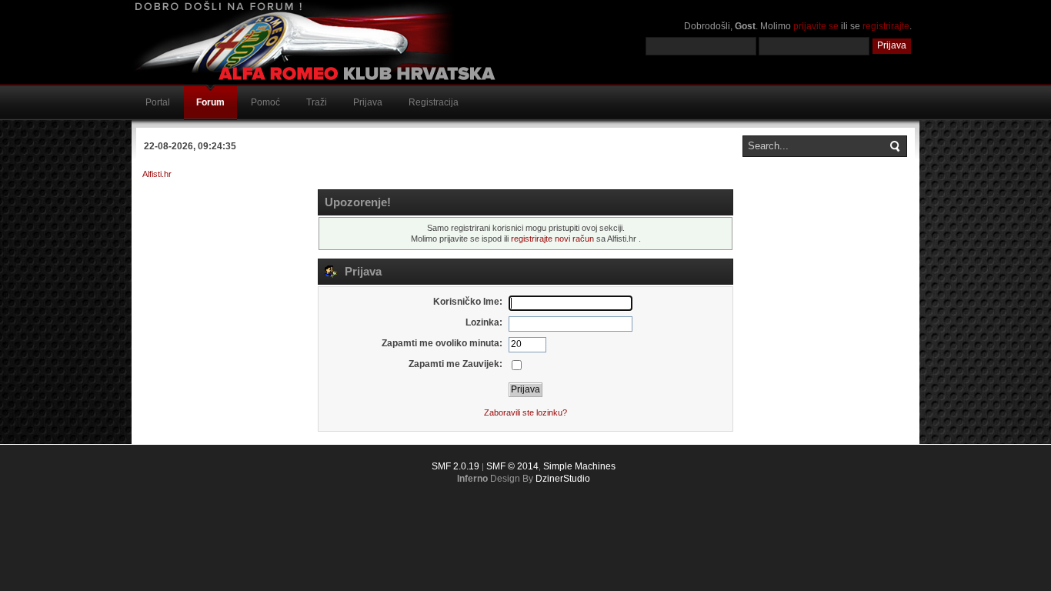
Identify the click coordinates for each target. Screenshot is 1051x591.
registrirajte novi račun (552, 238)
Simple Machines (579, 466)
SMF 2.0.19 (455, 466)
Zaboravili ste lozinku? (525, 412)
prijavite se (816, 26)
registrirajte (885, 26)
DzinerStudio (563, 478)
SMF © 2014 (512, 466)
